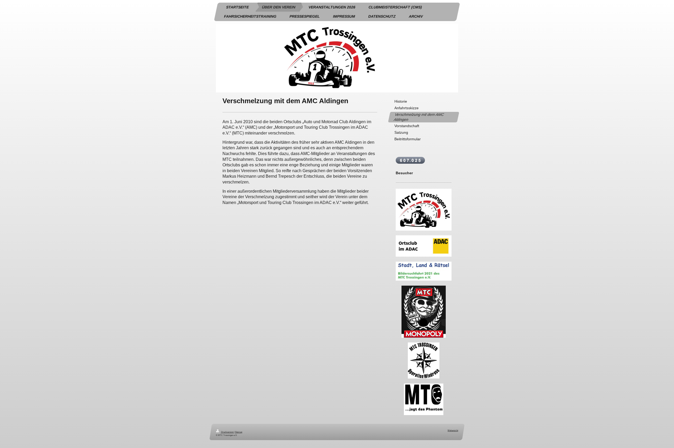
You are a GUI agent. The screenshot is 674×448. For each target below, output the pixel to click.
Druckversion (227, 432)
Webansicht (453, 430)
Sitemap (238, 432)
